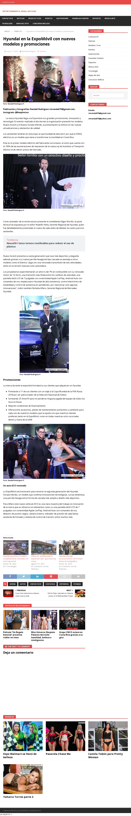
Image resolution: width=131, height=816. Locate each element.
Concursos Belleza (41, 23)
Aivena (12, 584)
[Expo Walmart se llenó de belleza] (23, 736)
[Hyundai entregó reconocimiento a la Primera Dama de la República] (71, 547)
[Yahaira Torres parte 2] (23, 779)
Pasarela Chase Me (58, 754)
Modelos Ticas (34, 18)
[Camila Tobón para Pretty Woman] (108, 736)
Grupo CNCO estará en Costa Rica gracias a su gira (71, 635)
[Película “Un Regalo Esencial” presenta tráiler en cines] (16, 620)
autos (22, 584)
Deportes (96, 18)
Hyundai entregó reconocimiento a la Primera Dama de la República (71, 558)
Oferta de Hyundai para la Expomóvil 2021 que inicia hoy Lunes (43, 558)
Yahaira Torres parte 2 (18, 797)
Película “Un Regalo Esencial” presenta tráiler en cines (13, 635)
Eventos (48, 18)
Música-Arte (110, 18)
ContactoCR (7, 18)
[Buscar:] (108, 95)
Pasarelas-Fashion (80, 18)
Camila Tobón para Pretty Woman (105, 755)
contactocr (35, 584)
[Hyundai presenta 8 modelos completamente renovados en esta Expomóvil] (16, 547)
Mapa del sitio (22, 23)
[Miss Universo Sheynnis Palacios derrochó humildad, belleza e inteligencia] (44, 620)
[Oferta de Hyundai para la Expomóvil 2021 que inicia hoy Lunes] (43, 547)
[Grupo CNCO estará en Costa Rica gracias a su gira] (72, 620)
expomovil (64, 584)
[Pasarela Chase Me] (65, 736)
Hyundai (77, 584)
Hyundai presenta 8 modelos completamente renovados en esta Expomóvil (15, 558)
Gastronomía (62, 18)
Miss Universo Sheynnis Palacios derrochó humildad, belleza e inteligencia (43, 636)
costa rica (50, 584)
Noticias (20, 18)
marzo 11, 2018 (12, 51)
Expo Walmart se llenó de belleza (20, 755)
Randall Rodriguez (28, 51)
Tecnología (7, 23)
